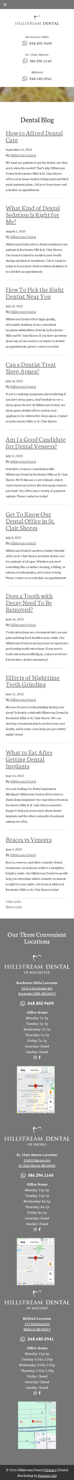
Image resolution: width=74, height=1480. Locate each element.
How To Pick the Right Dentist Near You (35, 292)
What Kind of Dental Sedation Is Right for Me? (33, 214)
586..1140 (40, 60)
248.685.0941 (40, 78)
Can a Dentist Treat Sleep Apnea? (31, 367)
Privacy (50, 1469)
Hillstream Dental (23, 154)
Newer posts (14, 906)
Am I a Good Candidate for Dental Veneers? (36, 442)
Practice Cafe (47, 1475)
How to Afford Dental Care (34, 136)
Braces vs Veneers (29, 839)
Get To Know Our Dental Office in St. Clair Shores (30, 521)
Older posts (13, 901)
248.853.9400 (40, 43)
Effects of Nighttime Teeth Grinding (33, 680)
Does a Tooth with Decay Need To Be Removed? (29, 602)
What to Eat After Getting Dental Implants (29, 759)
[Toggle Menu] (5, 4)
